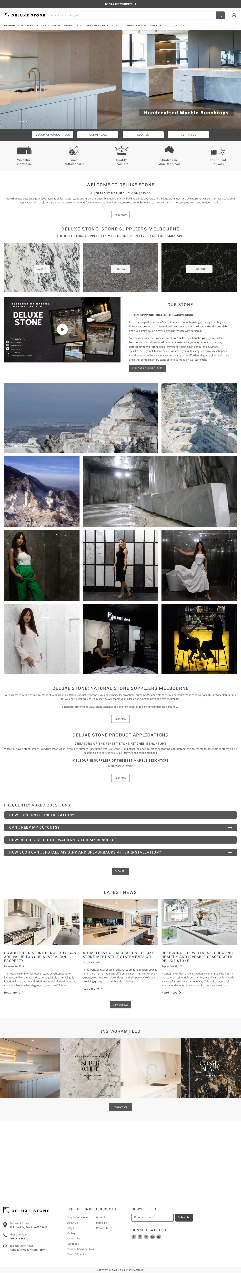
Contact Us (73, 1238)
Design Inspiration (102, 25)
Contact (178, 25)
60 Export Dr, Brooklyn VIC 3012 (28, 1227)
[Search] (220, 15)
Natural (100, 1217)
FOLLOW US (120, 1106)
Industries (134, 25)
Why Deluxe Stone (42, 25)
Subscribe (184, 1217)
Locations (73, 1243)
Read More (120, 214)
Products (12, 25)
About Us (72, 25)
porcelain (212, 749)
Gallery (71, 1233)
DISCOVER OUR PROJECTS (147, 368)
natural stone (71, 198)
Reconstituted (104, 1228)
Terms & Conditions (78, 1254)
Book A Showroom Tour (80, 1249)
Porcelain (101, 1222)
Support (157, 25)
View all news (120, 1004)
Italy (218, 322)
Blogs (70, 1228)
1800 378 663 (17, 1238)
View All (120, 871)
